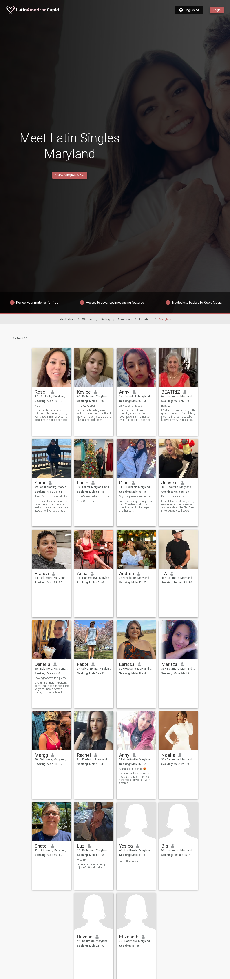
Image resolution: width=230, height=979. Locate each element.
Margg (41, 755)
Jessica (169, 482)
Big (164, 846)
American (125, 319)
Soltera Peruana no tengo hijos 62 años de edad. (91, 866)
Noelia (168, 755)
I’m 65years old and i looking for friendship (94, 496)
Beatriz (165, 405)
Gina (123, 482)
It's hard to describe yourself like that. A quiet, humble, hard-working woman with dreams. (136, 778)
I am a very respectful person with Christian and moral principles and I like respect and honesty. (136, 506)
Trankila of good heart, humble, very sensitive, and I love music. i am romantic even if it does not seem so (136, 415)
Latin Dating (66, 319)
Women (87, 319)
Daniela (42, 664)
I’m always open (86, 405)
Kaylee (84, 392)
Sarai (40, 482)
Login (217, 10)
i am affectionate (129, 861)
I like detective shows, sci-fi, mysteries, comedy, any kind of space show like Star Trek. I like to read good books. (178, 506)
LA (164, 573)
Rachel (84, 755)
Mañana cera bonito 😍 (132, 768)
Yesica (126, 846)
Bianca (42, 573)
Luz (80, 846)
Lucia (82, 482)
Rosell (41, 392)
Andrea (126, 573)
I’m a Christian (85, 501)
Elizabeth (128, 936)
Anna (82, 573)
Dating (105, 319)
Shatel (41, 846)
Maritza (169, 664)
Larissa (127, 664)
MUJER (81, 859)
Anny (124, 392)
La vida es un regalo (130, 405)
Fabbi (82, 664)
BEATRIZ (170, 392)
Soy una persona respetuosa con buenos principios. (136, 496)
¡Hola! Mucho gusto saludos (51, 496)
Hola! (38, 405)
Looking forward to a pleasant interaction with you (52, 678)
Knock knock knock (172, 496)
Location (145, 319)
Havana (84, 936)
